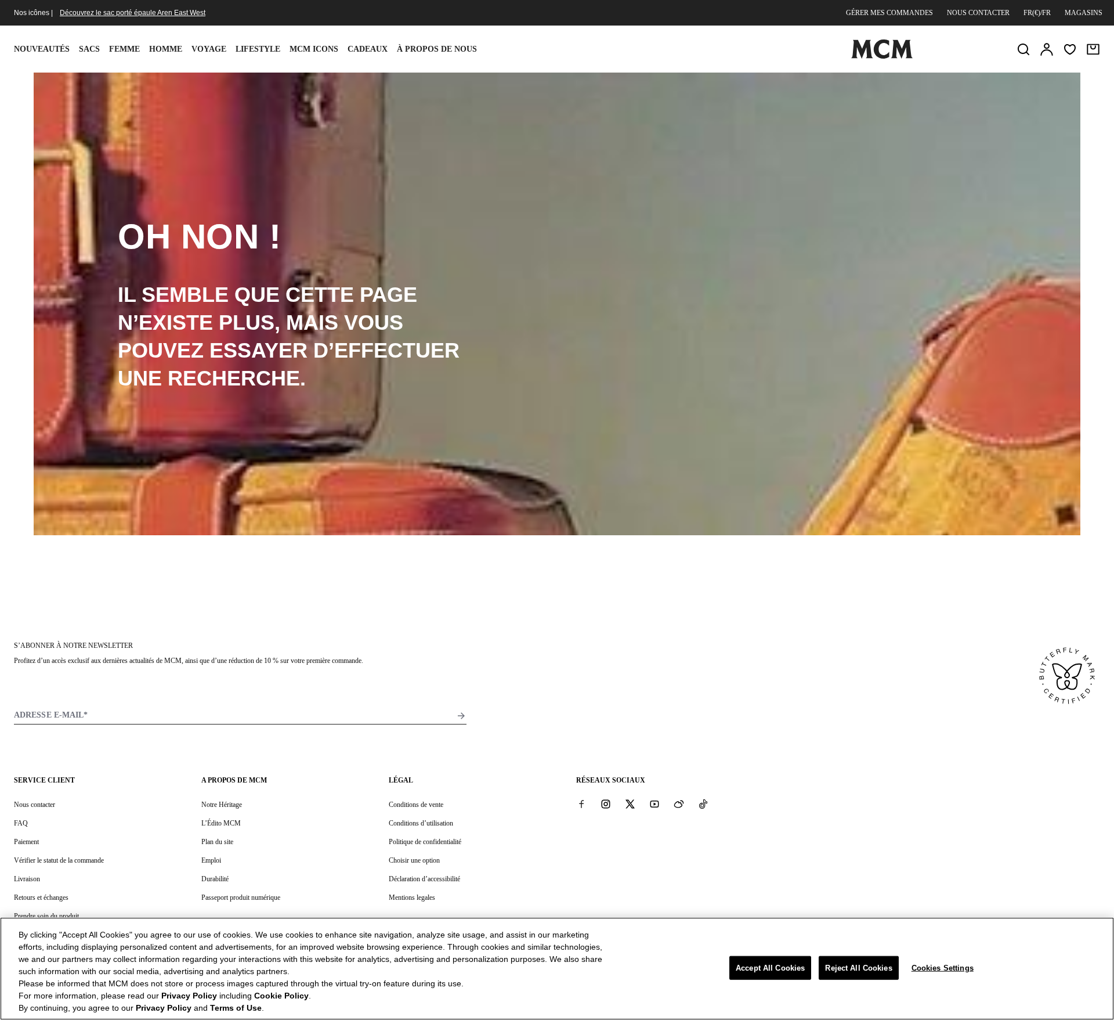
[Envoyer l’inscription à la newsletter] (461, 716)
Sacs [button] (89, 49)
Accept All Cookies (770, 967)
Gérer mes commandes (889, 13)
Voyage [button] (208, 49)
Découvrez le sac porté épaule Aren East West (132, 13)
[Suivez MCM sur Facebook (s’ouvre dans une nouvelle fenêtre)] (581, 804)
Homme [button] (165, 49)
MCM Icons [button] (314, 49)
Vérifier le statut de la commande (59, 860)
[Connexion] (1047, 49)
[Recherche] (1023, 49)
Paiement (26, 842)
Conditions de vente (416, 805)
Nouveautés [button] (42, 49)
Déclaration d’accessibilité (424, 879)
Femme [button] (124, 49)
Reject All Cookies (858, 967)
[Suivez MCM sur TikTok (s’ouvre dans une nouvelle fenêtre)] (703, 804)
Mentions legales (412, 897)
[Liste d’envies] (1070, 49)
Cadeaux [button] (368, 49)
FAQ (21, 823)
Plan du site (217, 842)
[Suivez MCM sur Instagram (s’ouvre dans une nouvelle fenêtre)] (606, 804)
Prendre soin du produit (46, 916)
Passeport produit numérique (240, 897)
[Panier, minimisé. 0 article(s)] (1093, 49)
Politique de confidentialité (425, 842)
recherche (234, 378)
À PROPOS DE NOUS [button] (437, 49)
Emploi (211, 860)
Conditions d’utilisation (421, 823)
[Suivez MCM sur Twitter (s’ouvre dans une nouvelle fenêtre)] (630, 804)
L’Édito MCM (221, 823)
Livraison (27, 879)
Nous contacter (978, 13)
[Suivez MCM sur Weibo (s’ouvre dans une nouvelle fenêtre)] (679, 804)
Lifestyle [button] (258, 49)
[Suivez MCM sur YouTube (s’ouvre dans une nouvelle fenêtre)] (654, 804)
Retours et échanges (41, 897)
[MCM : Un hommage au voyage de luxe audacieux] (882, 56)
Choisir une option (414, 860)
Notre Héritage (221, 805)
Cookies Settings (943, 967)
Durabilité (215, 879)
